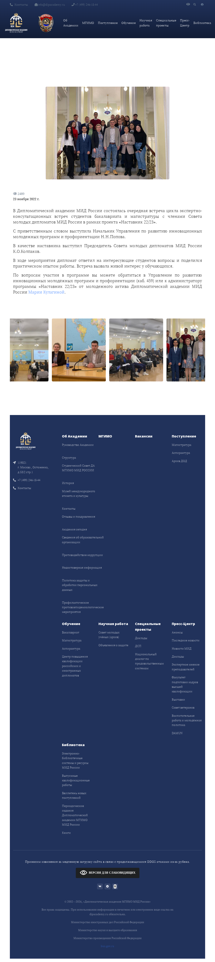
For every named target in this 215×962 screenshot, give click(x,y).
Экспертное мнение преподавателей (185, 666)
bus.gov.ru (107, 946)
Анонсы (177, 632)
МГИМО (88, 23)
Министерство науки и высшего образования (107, 930)
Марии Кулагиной (46, 292)
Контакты (21, 5)
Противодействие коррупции (82, 555)
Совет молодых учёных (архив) (108, 634)
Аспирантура (181, 453)
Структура (69, 458)
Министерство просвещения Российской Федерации (107, 938)
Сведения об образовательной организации (83, 539)
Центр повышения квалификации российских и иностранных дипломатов (75, 665)
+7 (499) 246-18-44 (86, 5)
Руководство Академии (78, 445)
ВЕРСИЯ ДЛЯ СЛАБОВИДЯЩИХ (112, 872)
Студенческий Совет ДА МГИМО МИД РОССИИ (78, 467)
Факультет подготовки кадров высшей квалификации (185, 684)
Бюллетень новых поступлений (74, 795)
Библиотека (202, 23)
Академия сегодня (74, 529)
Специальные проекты (166, 22)
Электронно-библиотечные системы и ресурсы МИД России (75, 760)
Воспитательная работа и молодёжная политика (187, 720)
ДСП (138, 646)
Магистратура (181, 445)
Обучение (128, 23)
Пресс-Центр (185, 22)
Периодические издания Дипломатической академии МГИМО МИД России (75, 815)
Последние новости (185, 640)
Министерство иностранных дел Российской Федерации (107, 922)
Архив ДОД (179, 461)
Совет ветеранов (183, 707)
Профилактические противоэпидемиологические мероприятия (83, 607)
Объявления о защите (113, 645)
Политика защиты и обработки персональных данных (79, 585)
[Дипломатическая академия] (16, 23)
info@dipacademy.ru (51, 5)
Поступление (108, 23)
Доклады (141, 638)
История (68, 483)
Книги (66, 833)
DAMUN (177, 733)
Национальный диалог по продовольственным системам (149, 661)
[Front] (25, 440)
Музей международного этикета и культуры (78, 493)
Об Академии (70, 22)
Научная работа (145, 22)
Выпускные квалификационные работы (76, 780)
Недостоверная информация (82, 567)
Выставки (178, 699)
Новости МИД (181, 648)
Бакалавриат (70, 632)
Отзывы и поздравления (78, 516)
